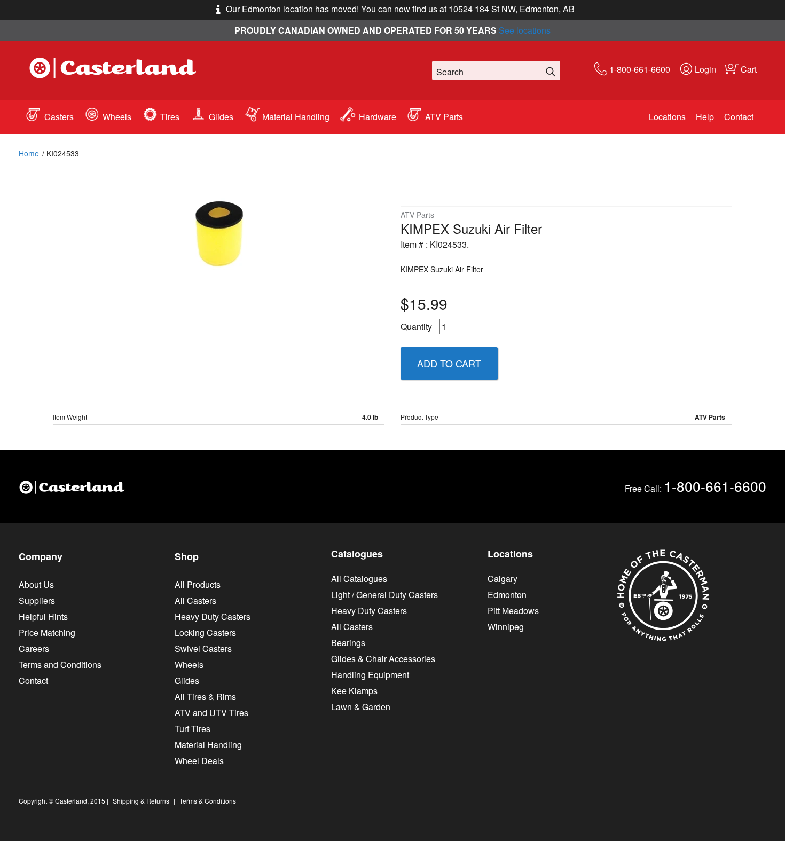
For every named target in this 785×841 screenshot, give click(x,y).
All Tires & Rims (205, 696)
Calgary (502, 578)
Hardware (377, 117)
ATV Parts (444, 117)
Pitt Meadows (513, 610)
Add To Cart (449, 363)
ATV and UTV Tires (211, 712)
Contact (738, 117)
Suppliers (37, 600)
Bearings (348, 642)
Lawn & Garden (360, 707)
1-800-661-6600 (639, 69)
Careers (34, 648)
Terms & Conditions (207, 800)
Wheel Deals (199, 760)
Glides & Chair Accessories (383, 659)
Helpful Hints (43, 616)
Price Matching (47, 632)
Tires (169, 117)
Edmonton (507, 594)
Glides (221, 117)
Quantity (416, 326)
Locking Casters (205, 632)
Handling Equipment (370, 675)
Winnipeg (506, 626)
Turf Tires (192, 728)
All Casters (195, 600)
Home (29, 153)
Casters (59, 117)
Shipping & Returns (141, 800)
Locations (667, 117)
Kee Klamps (354, 691)
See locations (525, 30)
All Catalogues (359, 578)
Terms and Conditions (60, 664)
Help (705, 117)
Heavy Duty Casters (212, 616)
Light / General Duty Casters (384, 594)
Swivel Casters (203, 648)
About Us (36, 584)
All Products (198, 584)
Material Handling (295, 117)
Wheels (117, 117)
